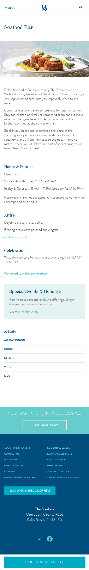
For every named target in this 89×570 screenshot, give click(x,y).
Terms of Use (54, 465)
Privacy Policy (55, 459)
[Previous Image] (8, 75)
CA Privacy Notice (58, 471)
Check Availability (44, 562)
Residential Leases (58, 448)
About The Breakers (17, 448)
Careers (9, 471)
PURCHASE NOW (44, 425)
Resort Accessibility (59, 454)
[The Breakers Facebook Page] (50, 539)
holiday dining (29, 311)
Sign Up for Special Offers (30, 491)
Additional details (15, 236)
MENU (11, 8)
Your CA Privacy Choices (62, 477)
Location (10, 459)
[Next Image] (16, 75)
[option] (44, 59)
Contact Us (11, 454)
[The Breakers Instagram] (39, 539)
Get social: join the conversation (25, 273)
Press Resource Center (19, 477)
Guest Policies (13, 465)
